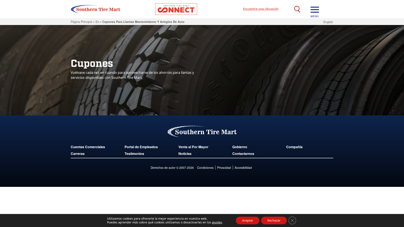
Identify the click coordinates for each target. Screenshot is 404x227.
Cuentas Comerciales (88, 146)
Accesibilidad (243, 167)
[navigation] (315, 9)
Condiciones (205, 167)
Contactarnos (243, 153)
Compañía (294, 146)
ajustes (217, 222)
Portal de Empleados (141, 146)
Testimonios (134, 153)
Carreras (78, 153)
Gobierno (239, 146)
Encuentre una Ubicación (261, 9)
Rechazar (273, 220)
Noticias (184, 153)
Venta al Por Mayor (193, 146)
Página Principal (81, 22)
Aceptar (247, 220)
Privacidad (224, 167)
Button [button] (176, 9)
